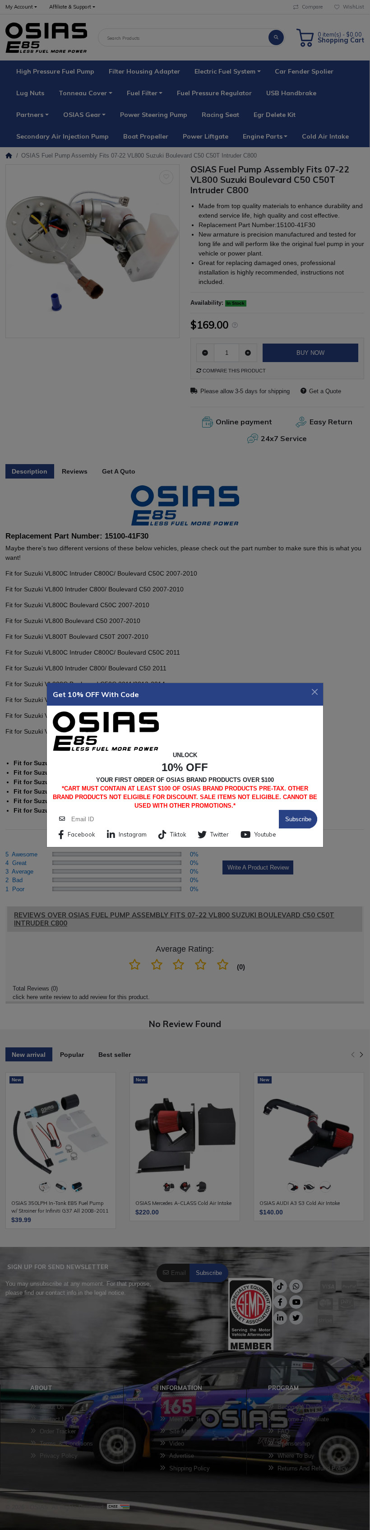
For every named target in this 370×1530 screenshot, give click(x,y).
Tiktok (178, 834)
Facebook (81, 834)
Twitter (219, 834)
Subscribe (298, 819)
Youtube (265, 834)
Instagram (133, 834)
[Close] (314, 692)
